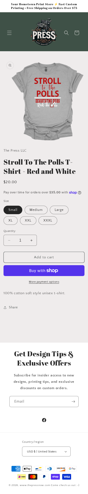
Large (59, 210)
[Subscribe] (73, 401)
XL (10, 220)
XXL (28, 220)
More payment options (44, 281)
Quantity (9, 231)
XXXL (47, 220)
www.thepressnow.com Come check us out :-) (49, 485)
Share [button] (13, 307)
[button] (9, 33)
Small (12, 210)
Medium (36, 210)
